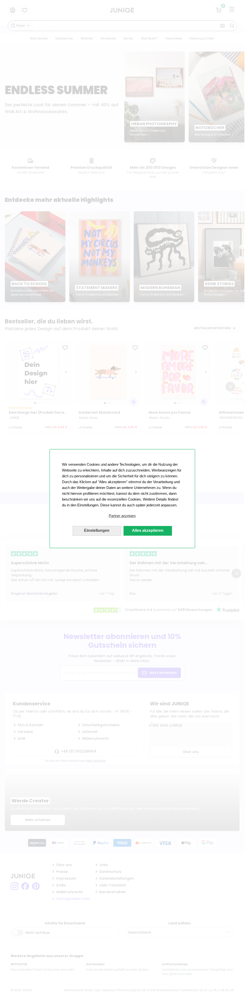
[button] (122, 516)
